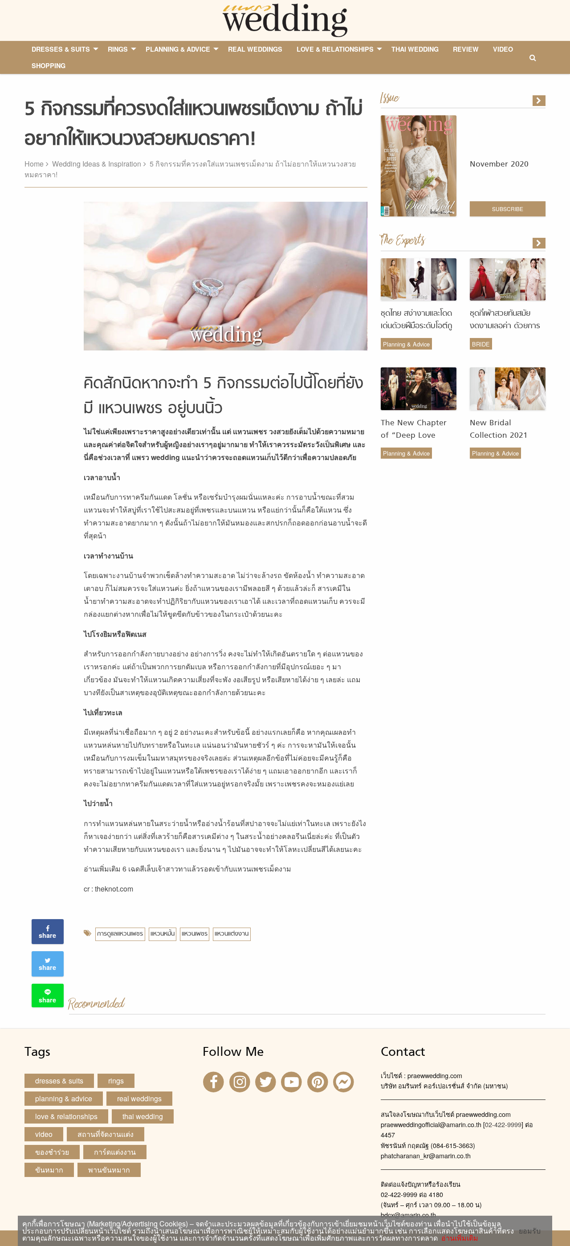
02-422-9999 (503, 1124)
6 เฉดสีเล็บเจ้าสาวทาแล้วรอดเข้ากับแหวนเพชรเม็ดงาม (206, 868)
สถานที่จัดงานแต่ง (105, 1134)
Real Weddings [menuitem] (255, 49)
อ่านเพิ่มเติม (458, 1238)
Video (44, 1134)
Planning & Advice (406, 344)
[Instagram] (240, 1081)
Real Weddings (139, 1098)
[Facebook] (215, 1081)
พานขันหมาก (109, 1170)
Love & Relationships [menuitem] (335, 49)
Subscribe (507, 208)
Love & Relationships (66, 1116)
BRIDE (481, 344)
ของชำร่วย (52, 1152)
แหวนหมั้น (163, 934)
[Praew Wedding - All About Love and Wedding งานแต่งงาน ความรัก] (285, 19)
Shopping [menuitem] (48, 65)
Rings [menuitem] (118, 49)
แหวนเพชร (195, 934)
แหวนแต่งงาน (231, 934)
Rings (116, 1080)
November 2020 (499, 164)
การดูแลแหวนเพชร (120, 934)
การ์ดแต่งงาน (115, 1152)
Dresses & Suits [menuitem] (61, 49)
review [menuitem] (466, 49)
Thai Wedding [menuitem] (415, 49)
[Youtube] (293, 1081)
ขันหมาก (49, 1170)
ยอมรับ (530, 1230)
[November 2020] (539, 100)
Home (34, 164)
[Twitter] (267, 1081)
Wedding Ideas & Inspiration (96, 164)
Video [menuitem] (503, 49)
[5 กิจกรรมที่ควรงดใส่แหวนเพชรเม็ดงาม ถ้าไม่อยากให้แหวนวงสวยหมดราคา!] (539, 243)
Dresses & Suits (59, 1080)
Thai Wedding (142, 1116)
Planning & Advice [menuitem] (178, 49)
